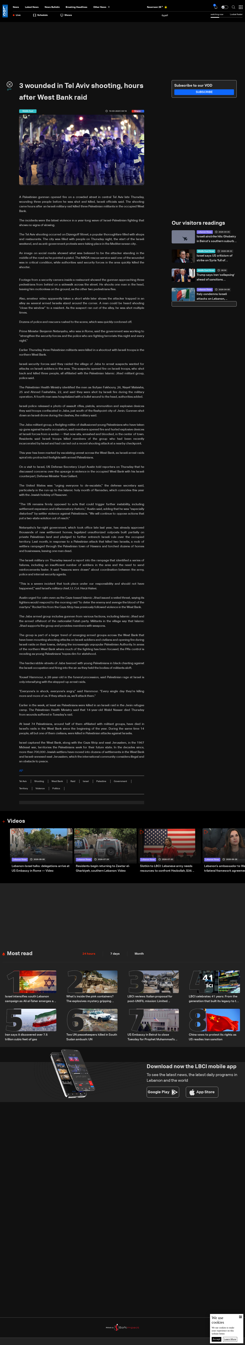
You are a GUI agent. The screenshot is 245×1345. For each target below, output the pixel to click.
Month (139, 953)
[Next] (241, 850)
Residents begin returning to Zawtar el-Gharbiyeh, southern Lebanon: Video (103, 868)
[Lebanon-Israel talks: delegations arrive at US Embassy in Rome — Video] (41, 850)
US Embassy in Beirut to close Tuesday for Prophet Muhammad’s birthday (151, 1037)
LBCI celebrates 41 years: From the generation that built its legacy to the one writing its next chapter (214, 999)
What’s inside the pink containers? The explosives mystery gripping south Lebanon (90, 999)
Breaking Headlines (76, 7)
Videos (16, 821)
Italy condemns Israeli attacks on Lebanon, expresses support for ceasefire (212, 297)
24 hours (88, 953)
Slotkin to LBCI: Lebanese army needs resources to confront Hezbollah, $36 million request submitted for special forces (170, 869)
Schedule (42, 15)
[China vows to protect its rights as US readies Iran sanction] (214, 1025)
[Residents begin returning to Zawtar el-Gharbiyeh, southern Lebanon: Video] (105, 850)
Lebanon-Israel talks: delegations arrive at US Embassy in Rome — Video (41, 868)
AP (21, 770)
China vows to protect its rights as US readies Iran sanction (212, 1037)
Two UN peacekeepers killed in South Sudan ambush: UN (91, 1037)
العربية (165, 15)
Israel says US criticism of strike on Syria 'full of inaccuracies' (214, 258)
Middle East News (206, 251)
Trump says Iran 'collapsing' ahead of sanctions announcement (215, 277)
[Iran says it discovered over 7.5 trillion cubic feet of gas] (30, 1025)
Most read (19, 953)
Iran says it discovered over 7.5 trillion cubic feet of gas (26, 1037)
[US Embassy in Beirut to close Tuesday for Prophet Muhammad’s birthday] (153, 1025)
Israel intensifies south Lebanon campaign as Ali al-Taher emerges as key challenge (30, 999)
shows (68, 15)
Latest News (32, 7)
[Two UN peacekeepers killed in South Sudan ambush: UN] (92, 1025)
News (16, 7)
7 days (115, 953)
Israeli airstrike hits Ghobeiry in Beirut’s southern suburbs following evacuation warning (217, 239)
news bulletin (52, 7)
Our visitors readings (198, 223)
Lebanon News (205, 232)
